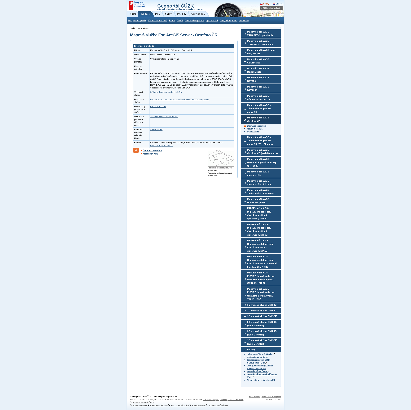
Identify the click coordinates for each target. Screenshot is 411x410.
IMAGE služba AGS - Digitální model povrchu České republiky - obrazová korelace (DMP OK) (262, 261)
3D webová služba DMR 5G (262, 310)
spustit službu (253, 132)
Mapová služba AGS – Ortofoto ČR (259, 119)
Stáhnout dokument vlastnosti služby (166, 92)
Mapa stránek (254, 397)
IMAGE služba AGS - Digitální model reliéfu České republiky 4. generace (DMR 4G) (259, 213)
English (279, 4)
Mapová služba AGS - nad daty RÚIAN (261, 52)
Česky (266, 4)
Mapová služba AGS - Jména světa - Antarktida (260, 192)
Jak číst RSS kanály (236, 400)
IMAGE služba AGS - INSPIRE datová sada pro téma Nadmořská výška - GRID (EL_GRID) (261, 277)
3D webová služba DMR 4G (262, 305)
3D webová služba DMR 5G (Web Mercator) (262, 333)
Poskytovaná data (158, 106)
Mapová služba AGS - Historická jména (259, 201)
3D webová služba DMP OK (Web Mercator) (262, 342)
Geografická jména (228, 20)
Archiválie (244, 20)
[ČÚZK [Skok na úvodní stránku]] (137, 5)
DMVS (180, 20)
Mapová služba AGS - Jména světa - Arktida (259, 183)
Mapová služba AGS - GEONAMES (259, 61)
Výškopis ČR (212, 20)
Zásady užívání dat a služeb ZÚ (261, 380)
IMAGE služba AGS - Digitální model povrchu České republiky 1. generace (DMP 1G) (260, 245)
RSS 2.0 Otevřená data (218, 405)
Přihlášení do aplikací (271, 8)
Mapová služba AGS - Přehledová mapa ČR (259, 98)
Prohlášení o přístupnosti (271, 397)
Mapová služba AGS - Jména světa (259, 173)
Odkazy (251, 349)
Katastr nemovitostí (157, 20)
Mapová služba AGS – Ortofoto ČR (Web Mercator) (262, 152)
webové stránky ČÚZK (257, 371)
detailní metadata (254, 129)
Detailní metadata (152, 150)
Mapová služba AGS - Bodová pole (259, 70)
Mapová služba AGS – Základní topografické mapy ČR (259, 108)
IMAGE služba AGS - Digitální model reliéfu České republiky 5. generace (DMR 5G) (259, 229)
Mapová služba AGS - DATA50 (259, 79)
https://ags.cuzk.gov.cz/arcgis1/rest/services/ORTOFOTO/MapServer (179, 99)
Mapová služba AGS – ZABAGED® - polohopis (260, 33)
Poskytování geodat (137, 20)
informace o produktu (256, 126)
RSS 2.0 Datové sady (159, 405)
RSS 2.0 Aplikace (140, 405)
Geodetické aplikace (194, 20)
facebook (223, 400)
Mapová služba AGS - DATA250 (259, 88)
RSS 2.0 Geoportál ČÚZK (143, 402)
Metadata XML (150, 153)
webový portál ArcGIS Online (260, 354)
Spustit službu (156, 130)
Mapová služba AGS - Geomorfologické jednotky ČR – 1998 (261, 162)
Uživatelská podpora (211, 400)
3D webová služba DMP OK (262, 316)
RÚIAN (172, 20)
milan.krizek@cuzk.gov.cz (161, 145)
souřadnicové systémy (257, 357)
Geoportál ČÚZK (179, 6)
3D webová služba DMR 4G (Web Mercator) (262, 324)
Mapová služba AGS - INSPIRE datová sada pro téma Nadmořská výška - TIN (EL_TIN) (261, 294)
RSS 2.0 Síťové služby (180, 405)
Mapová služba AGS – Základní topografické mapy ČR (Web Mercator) (260, 140)
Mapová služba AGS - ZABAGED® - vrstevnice (260, 43)
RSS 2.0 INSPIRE (199, 405)
